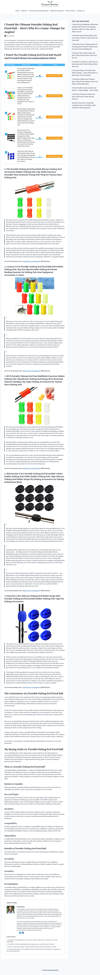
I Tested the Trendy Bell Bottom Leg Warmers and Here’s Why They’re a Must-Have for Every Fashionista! (32, 940)
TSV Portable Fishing (16, 169)
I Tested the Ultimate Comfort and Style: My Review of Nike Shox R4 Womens (83, 96)
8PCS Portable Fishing (17, 376)
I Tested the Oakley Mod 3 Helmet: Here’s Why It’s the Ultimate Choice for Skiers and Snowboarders (85, 81)
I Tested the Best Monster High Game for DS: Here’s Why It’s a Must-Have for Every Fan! (85, 38)
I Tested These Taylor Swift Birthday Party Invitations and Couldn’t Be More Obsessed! (31, 944)
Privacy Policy (70, 11)
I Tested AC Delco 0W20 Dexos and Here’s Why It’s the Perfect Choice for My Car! (84, 55)
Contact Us (81, 11)
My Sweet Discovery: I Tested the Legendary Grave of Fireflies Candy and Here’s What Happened (84, 105)
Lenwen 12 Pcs (13, 266)
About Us (24, 11)
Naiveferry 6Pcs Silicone (18, 596)
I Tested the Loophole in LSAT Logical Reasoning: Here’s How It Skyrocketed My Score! (84, 64)
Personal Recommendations (39, 11)
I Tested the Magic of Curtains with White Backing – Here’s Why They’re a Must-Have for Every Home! (85, 73)
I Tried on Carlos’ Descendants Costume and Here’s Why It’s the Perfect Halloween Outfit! (32, 946)
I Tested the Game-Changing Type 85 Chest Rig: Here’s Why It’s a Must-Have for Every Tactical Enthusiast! (85, 46)
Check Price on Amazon (54, 75)
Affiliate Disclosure (57, 11)
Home (17, 11)
